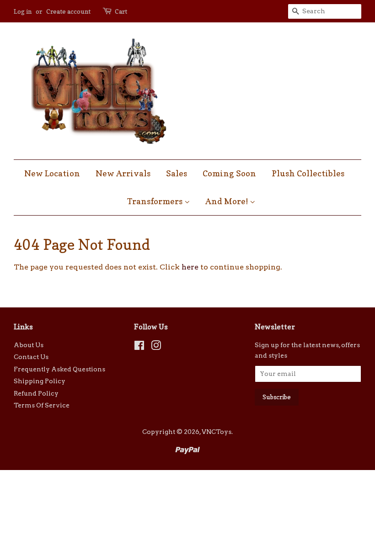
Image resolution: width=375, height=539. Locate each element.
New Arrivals (123, 173)
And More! (227, 201)
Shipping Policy (39, 381)
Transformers (155, 201)
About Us (28, 345)
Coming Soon (229, 173)
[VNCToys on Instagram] (156, 347)
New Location (52, 173)
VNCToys (216, 431)
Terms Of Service (42, 405)
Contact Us (31, 356)
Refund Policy (36, 393)
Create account (68, 11)
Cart (121, 11)
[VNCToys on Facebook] (139, 347)
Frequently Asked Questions (59, 369)
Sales (176, 173)
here (190, 267)
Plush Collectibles (308, 173)
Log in (23, 11)
